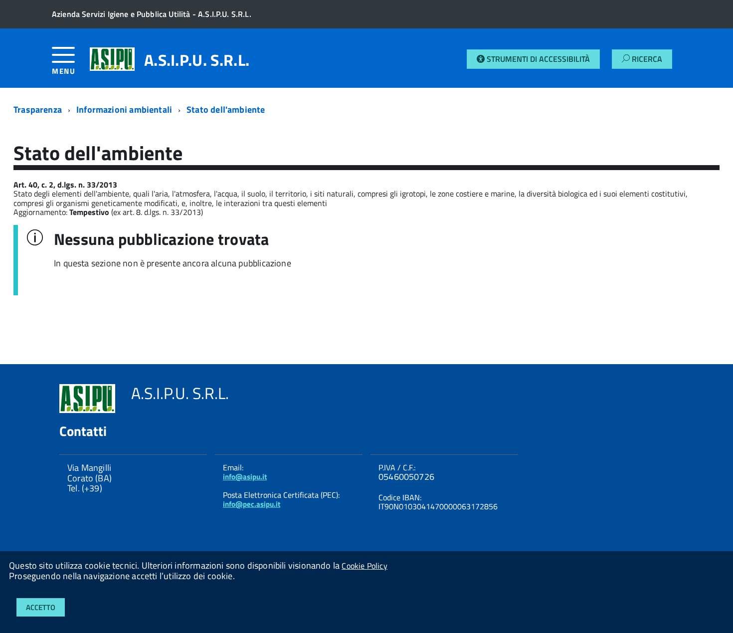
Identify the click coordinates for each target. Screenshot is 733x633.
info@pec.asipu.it (251, 504)
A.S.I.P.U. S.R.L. (196, 60)
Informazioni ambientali (124, 109)
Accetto (40, 607)
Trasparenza (37, 109)
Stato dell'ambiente (225, 109)
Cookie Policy (364, 566)
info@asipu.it (245, 476)
